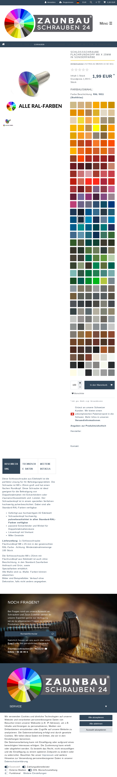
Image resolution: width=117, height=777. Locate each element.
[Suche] (91, 2)
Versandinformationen (87, 420)
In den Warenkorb (98, 385)
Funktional (15, 773)
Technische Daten (29, 466)
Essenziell (14, 767)
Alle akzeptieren (96, 717)
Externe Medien (17, 770)
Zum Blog (4, 2)
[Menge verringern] (80, 387)
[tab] (11, 466)
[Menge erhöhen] (80, 383)
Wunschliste (79, 393)
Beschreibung (11, 466)
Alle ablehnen (96, 723)
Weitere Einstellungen (35, 773)
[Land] (78, 2)
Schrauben (38, 44)
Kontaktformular (29, 633)
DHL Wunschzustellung (45, 770)
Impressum (48, 755)
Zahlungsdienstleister (38, 767)
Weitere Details (45, 466)
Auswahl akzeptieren (96, 730)
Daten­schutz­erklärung (16, 761)
